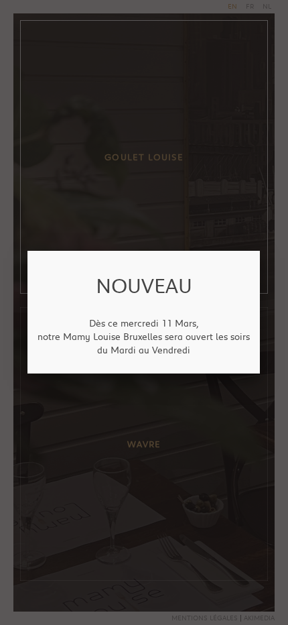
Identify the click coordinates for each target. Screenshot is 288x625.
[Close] (260, 251)
